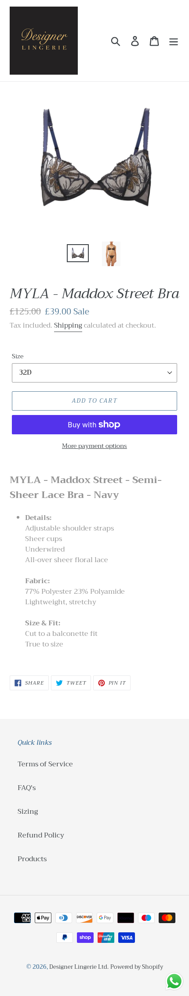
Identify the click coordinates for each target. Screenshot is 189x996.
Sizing (28, 811)
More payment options (94, 446)
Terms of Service (45, 764)
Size (17, 356)
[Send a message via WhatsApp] (174, 981)
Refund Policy (41, 835)
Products (32, 859)
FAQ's (27, 788)
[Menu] (173, 41)
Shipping (68, 325)
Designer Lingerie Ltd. (79, 967)
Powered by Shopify (136, 967)
